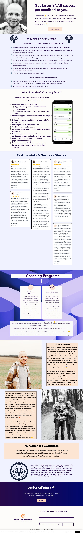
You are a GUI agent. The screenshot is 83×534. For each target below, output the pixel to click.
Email (40, 518)
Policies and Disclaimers (35, 529)
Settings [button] (65, 532)
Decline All (71, 532)
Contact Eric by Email (48, 529)
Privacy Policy (51, 532)
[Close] (81, 532)
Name (40, 514)
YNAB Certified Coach (41, 465)
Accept (77, 532)
